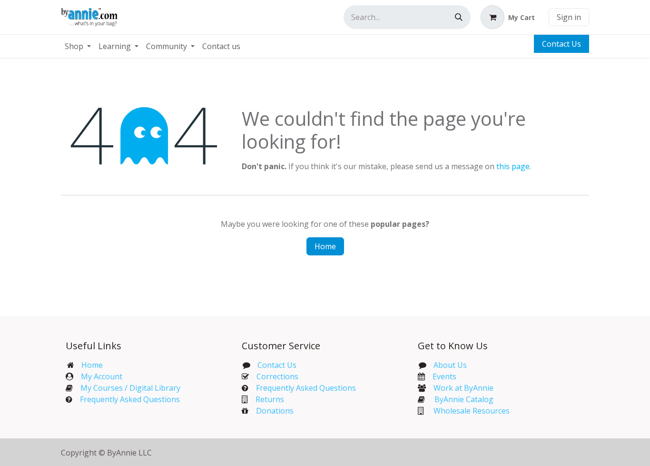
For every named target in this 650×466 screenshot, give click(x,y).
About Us (450, 365)
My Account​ (101, 376)
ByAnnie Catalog (463, 399)
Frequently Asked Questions (130, 399)
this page (513, 166)
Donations (275, 410)
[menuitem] (78, 46)
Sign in (569, 17)
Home (325, 246)
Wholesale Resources (471, 410)
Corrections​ (277, 376)
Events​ (444, 376)
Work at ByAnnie (463, 388)
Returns (270, 399)
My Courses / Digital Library (126, 388)
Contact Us (561, 44)
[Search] (459, 17)
